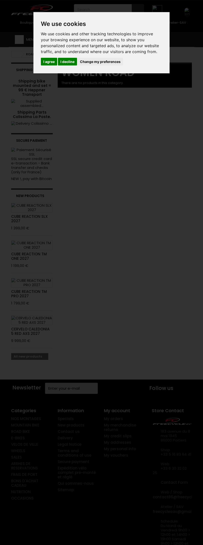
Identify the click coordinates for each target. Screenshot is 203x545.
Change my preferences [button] (100, 62)
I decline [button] (67, 62)
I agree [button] (49, 62)
